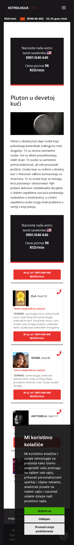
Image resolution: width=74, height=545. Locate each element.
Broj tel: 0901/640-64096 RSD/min (37, 273)
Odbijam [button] (44, 519)
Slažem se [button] (44, 511)
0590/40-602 (45, 18)
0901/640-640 (37, 57)
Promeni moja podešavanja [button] (44, 529)
